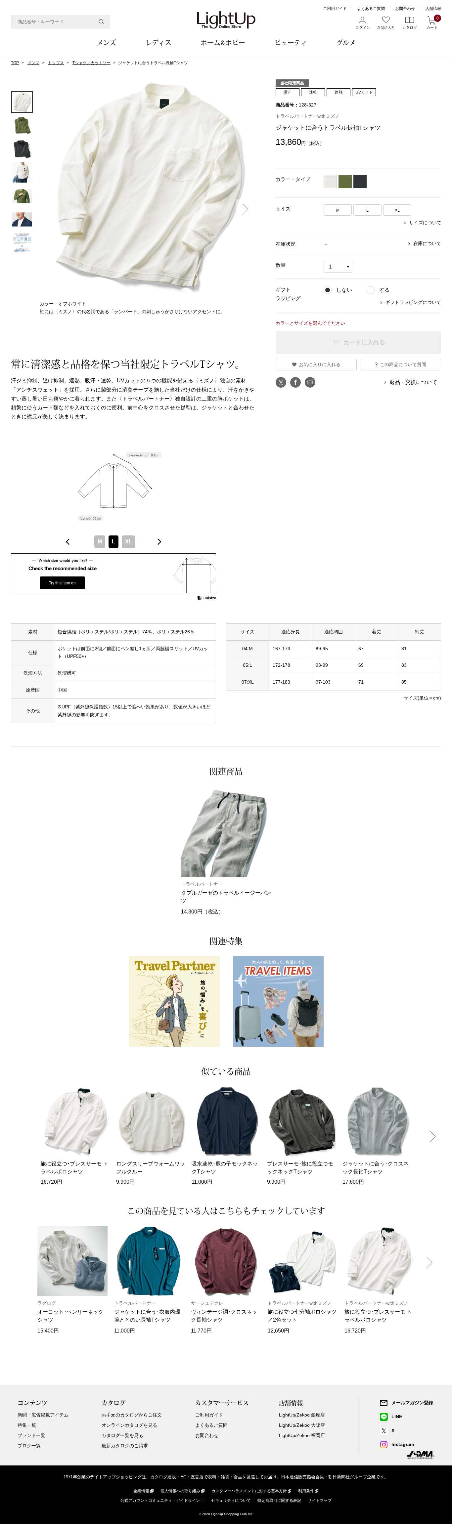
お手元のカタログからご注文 (132, 1415)
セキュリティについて (231, 1500)
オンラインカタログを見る (129, 1425)
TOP (15, 63)
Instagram (402, 1444)
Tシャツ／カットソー (91, 63)
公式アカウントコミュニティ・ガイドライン (160, 1500)
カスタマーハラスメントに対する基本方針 (249, 1491)
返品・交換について (413, 382)
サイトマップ (320, 1500)
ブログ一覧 (29, 1445)
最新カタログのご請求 (125, 1445)
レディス (158, 42)
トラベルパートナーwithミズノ (307, 116)
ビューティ (290, 42)
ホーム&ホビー (223, 42)
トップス (56, 63)
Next (245, 209)
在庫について (427, 243)
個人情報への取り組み (180, 1491)
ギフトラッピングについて (413, 302)
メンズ (106, 42)
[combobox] (60, 22)
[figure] (68, 541)
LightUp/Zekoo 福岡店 (302, 1435)
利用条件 (306, 1491)
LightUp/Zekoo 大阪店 (302, 1425)
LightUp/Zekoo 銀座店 (302, 1415)
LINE (396, 1416)
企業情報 (141, 1491)
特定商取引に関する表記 (279, 1500)
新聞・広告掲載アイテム (43, 1415)
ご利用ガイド (335, 8)
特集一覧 (27, 1425)
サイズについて (425, 222)
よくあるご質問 (371, 8)
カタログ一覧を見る (122, 1435)
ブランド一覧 (31, 1435)
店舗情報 (433, 8)
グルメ (346, 42)
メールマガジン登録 (412, 1402)
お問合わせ (405, 8)
